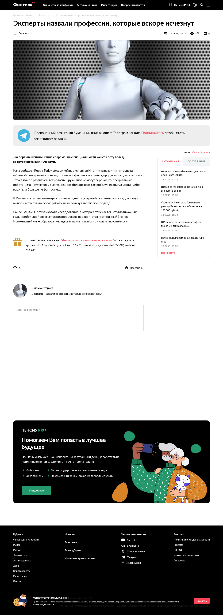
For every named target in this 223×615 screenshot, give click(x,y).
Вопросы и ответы (133, 4)
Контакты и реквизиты (186, 555)
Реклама (178, 544)
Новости (44, 15)
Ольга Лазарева (201, 152)
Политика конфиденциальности (192, 539)
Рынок (16, 544)
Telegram (132, 557)
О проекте (179, 560)
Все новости (168, 252)
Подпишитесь (152, 133)
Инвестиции (109, 4)
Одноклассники (136, 551)
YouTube (132, 539)
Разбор (17, 550)
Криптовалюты (21, 570)
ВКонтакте (133, 545)
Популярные (196, 161)
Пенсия (17, 581)
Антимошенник (87, 4)
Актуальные (170, 161)
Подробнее (36, 490)
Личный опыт (20, 555)
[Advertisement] (111, 379)
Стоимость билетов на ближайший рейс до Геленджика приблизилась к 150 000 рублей (181, 206)
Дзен (16, 565)
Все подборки (73, 550)
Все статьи (71, 542)
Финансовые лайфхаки (58, 4)
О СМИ (178, 550)
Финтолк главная (22, 15)
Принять (202, 600)
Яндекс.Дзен (133, 562)
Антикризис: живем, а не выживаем (87, 240)
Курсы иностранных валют (80, 558)
